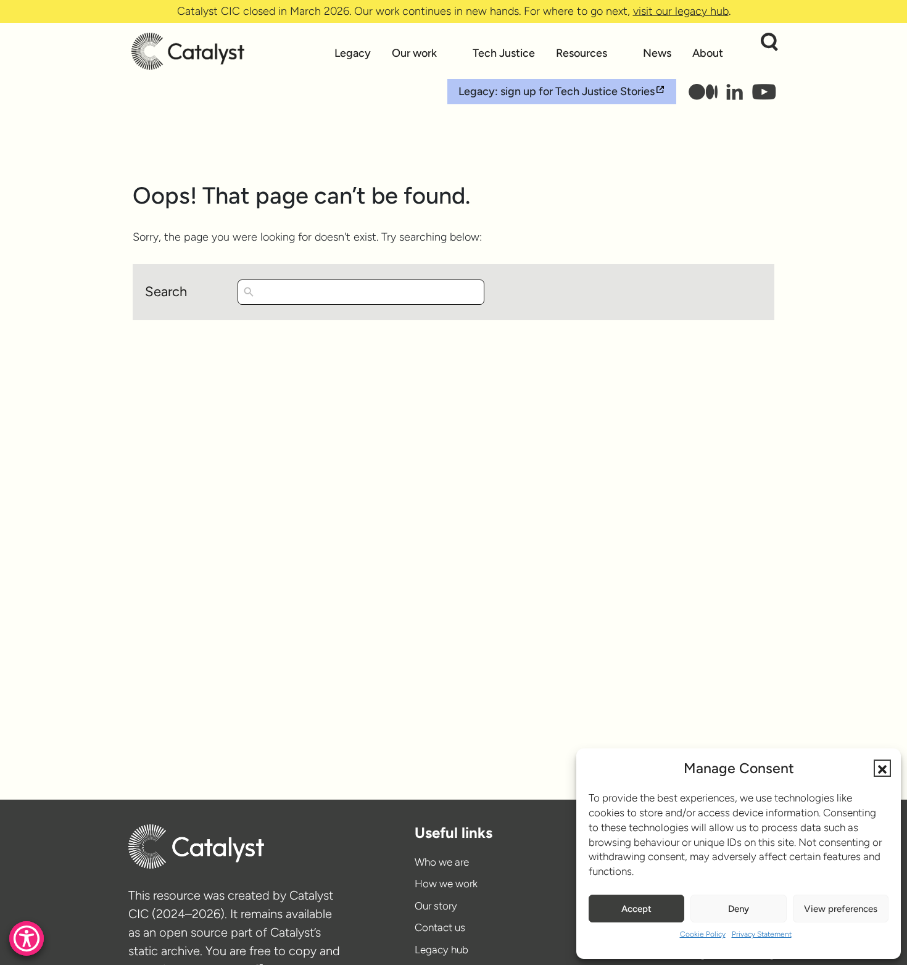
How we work (446, 883)
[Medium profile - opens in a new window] (703, 92)
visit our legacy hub (681, 11)
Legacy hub (441, 949)
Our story (436, 906)
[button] (882, 768)
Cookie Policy (703, 934)
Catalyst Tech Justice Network (227, 51)
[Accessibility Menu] (26, 938)
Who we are (442, 862)
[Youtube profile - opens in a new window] (764, 92)
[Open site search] (769, 42)
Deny (738, 908)
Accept (636, 908)
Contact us (440, 927)
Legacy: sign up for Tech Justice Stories (556, 91)
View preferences (840, 908)
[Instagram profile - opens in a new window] (735, 92)
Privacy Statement (762, 934)
